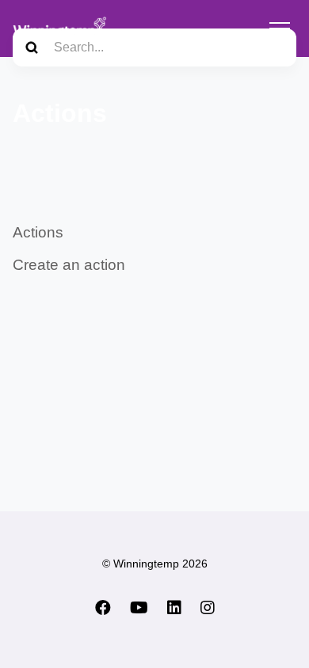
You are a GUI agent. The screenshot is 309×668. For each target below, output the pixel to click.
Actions (38, 232)
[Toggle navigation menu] (279, 28)
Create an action (69, 264)
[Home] (60, 28)
